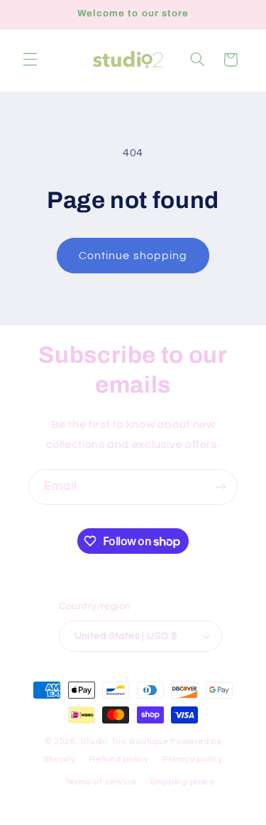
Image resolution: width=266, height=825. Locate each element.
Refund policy (119, 759)
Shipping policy (182, 782)
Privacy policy (192, 759)
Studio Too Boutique (124, 741)
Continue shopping (133, 255)
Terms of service (101, 782)
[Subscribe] (220, 486)
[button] (29, 59)
